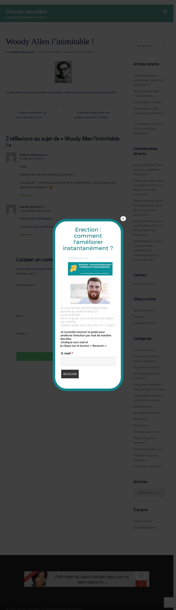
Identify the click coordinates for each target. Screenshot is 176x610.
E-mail (67, 353)
